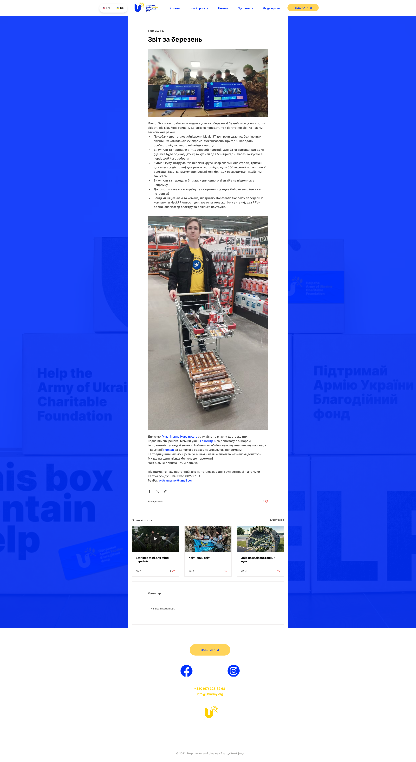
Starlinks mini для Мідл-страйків (153, 559)
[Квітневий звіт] (208, 539)
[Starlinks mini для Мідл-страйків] (155, 539)
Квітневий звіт (199, 557)
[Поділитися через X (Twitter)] (157, 491)
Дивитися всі (277, 519)
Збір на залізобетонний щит (258, 559)
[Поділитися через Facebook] (149, 491)
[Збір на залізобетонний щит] (260, 539)
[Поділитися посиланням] (165, 491)
